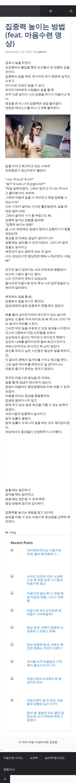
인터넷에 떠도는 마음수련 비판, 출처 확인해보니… (44, 552)
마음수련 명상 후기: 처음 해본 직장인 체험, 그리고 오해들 (45, 597)
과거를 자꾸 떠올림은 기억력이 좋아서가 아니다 (44, 663)
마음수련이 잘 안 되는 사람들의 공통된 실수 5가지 (45, 702)
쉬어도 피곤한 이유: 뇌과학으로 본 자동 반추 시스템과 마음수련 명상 (45, 580)
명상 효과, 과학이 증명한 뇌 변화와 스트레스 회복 (45, 629)
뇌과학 (34, 757)
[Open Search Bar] (71, 11)
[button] (1, 750)
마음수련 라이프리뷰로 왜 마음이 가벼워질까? (44, 612)
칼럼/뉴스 (9, 769)
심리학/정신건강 (55, 757)
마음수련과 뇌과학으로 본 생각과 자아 (44, 680)
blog (13, 532)
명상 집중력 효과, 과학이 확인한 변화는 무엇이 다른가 (45, 646)
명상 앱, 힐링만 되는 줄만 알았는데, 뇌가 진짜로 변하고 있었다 (45, 716)
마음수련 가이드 (13, 757)
